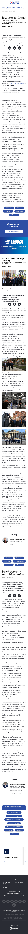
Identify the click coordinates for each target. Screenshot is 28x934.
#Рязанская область (14, 812)
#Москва (8, 557)
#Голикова (9, 564)
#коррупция (8, 211)
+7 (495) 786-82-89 (14, 893)
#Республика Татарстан (14, 816)
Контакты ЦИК (19, 882)
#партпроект (19, 211)
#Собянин (7, 561)
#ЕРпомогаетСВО (14, 823)
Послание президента (17, 83)
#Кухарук (19, 830)
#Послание (14, 214)
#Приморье (9, 207)
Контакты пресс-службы (7, 886)
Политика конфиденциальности (14, 917)
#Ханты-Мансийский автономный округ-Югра (14, 808)
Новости (20, 7)
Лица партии (18, 880)
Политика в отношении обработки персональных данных (14, 919)
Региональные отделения (6, 883)
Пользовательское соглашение (14, 916)
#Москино (19, 557)
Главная (3, 7)
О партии (5, 880)
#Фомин (14, 833)
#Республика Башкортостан (14, 819)
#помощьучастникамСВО (14, 826)
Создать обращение (14, 231)
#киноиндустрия (19, 561)
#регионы (9, 830)
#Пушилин (20, 564)
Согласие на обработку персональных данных (14, 921)
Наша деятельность (12, 7)
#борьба (19, 207)
